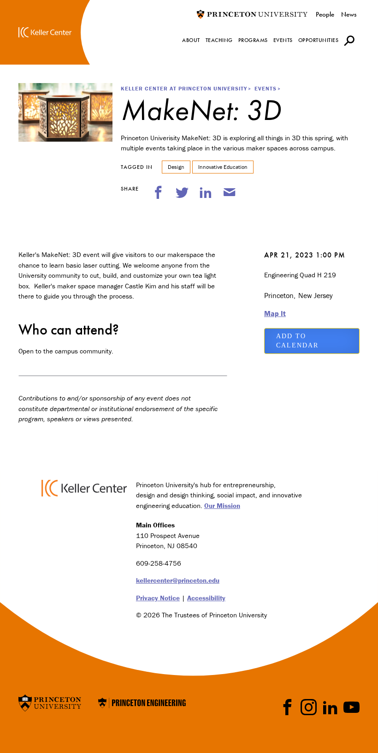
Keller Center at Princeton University (184, 88)
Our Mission (222, 505)
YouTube (351, 707)
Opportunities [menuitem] (318, 40)
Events (265, 88)
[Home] (44, 32)
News (348, 14)
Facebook (287, 707)
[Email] (229, 192)
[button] (349, 40)
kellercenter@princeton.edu (177, 580)
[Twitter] (182, 192)
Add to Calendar (297, 341)
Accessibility (206, 597)
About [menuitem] (191, 40)
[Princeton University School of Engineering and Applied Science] (142, 702)
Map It (275, 313)
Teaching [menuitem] (219, 40)
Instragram (309, 707)
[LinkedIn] (205, 192)
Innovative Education (223, 166)
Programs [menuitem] (253, 40)
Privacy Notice (158, 597)
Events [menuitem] (283, 40)
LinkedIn (330, 707)
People (325, 14)
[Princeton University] (252, 13)
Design (176, 166)
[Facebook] (158, 192)
